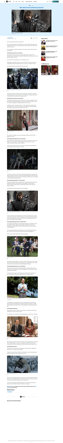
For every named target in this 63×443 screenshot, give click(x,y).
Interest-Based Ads (34, 440)
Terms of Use (44, 440)
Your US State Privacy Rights (20, 440)
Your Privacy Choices (49, 440)
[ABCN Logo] (8, 1)
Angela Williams (10, 37)
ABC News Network (10, 440)
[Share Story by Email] (35, 38)
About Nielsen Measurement (39, 440)
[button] (4, 1)
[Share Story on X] (33, 38)
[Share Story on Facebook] (31, 38)
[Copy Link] (37, 38)
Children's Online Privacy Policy (27, 440)
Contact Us (53, 440)
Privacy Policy (14, 440)
